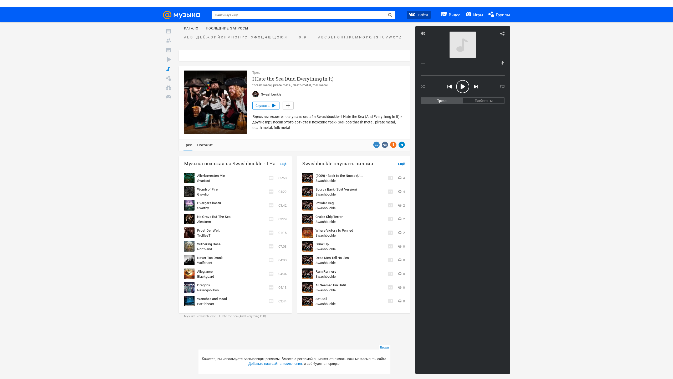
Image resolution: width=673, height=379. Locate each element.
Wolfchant (204, 262)
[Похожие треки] (502, 63)
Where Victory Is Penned (334, 230)
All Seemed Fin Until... (332, 285)
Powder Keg (324, 203)
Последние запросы (227, 28)
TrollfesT (204, 235)
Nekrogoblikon (208, 290)
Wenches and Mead (212, 298)
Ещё (283, 164)
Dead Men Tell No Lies (332, 257)
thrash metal (262, 85)
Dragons (203, 285)
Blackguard (205, 276)
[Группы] (169, 78)
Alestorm (204, 221)
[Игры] (169, 97)
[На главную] (184, 15)
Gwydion (203, 194)
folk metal (320, 85)
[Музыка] (169, 69)
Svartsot (203, 180)
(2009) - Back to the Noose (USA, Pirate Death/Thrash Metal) (361, 175)
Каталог (192, 28)
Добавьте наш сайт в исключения (275, 364)
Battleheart (205, 303)
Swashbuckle (325, 180)
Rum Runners (325, 271)
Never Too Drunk (210, 257)
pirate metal (282, 85)
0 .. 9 (302, 37)
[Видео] (169, 59)
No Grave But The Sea (214, 216)
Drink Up (322, 244)
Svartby (203, 208)
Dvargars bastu (209, 203)
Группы (502, 14)
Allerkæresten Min (211, 175)
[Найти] (390, 15)
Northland (204, 249)
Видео (454, 14)
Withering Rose (209, 244)
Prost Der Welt (208, 230)
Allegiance (205, 271)
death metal (302, 85)
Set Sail (321, 298)
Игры (477, 14)
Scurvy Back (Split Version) (336, 189)
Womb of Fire (207, 189)
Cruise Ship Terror (329, 216)
